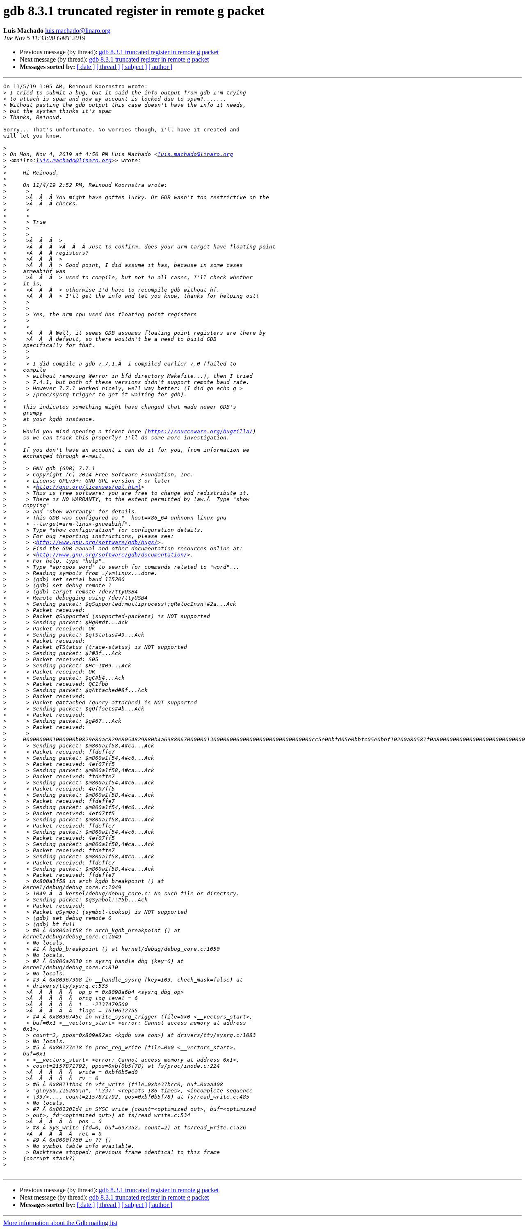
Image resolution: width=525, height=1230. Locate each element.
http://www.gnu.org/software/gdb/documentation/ (111, 555)
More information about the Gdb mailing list (60, 1222)
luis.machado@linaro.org (77, 30)
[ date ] (86, 66)
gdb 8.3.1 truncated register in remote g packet (159, 51)
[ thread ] (108, 66)
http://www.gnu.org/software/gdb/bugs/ (97, 542)
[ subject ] (134, 66)
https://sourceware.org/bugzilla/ (200, 431)
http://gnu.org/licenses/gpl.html (88, 487)
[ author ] (160, 66)
